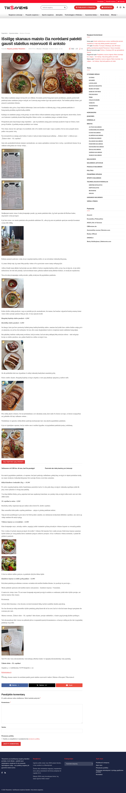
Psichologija (93, 94)
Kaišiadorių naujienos (96, 130)
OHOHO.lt (90, 238)
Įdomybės (59, 15)
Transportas (93, 105)
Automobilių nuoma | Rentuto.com (98, 230)
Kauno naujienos (95, 132)
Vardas (3, 727)
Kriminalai (91, 120)
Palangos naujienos (96, 141)
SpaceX (91, 193)
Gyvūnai (91, 77)
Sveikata (92, 103)
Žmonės (91, 108)
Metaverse (92, 190)
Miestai (113, 15)
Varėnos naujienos (95, 152)
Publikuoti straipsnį (86, 7)
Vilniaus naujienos (95, 155)
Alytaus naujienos (95, 127)
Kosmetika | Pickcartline (95, 219)
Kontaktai (107, 7)
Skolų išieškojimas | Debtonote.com (99, 241)
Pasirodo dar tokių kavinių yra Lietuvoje (58, 468)
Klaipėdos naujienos (96, 135)
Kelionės (92, 80)
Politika (90, 170)
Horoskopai (100, 1)
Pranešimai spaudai (94, 174)
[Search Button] (65, 7)
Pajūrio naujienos (95, 138)
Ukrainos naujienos (95, 197)
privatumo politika (34, 739)
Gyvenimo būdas (91, 15)
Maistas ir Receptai (25, 33)
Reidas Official (92, 234)
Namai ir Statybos (95, 91)
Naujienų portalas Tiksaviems (16, 48)
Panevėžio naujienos (96, 144)
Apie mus (99, 765)
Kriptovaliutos (94, 188)
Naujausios (91, 159)
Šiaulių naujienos (95, 149)
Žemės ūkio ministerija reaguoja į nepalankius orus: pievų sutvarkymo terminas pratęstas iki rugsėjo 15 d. (47, 771)
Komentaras (6, 702)
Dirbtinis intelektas (95, 185)
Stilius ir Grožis (94, 100)
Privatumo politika (7, 736)
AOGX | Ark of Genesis (94, 222)
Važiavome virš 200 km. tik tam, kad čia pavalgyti (18, 468)
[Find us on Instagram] (120, 7)
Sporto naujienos (48, 15)
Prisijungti (122, 1)
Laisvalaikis (93, 83)
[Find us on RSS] (124, 7)
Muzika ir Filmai (94, 89)
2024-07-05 (31, 48)
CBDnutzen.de (92, 226)
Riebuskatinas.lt (6, 672)
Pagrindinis (4, 33)
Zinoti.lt (89, 215)
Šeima (91, 97)
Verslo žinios (104, 15)
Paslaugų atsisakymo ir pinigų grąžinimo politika (109, 771)
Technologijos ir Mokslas (73, 15)
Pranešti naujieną (110, 1)
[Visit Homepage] (16, 7)
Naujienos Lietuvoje (15, 15)
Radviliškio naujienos (96, 146)
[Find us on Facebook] (117, 7)
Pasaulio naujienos (32, 15)
